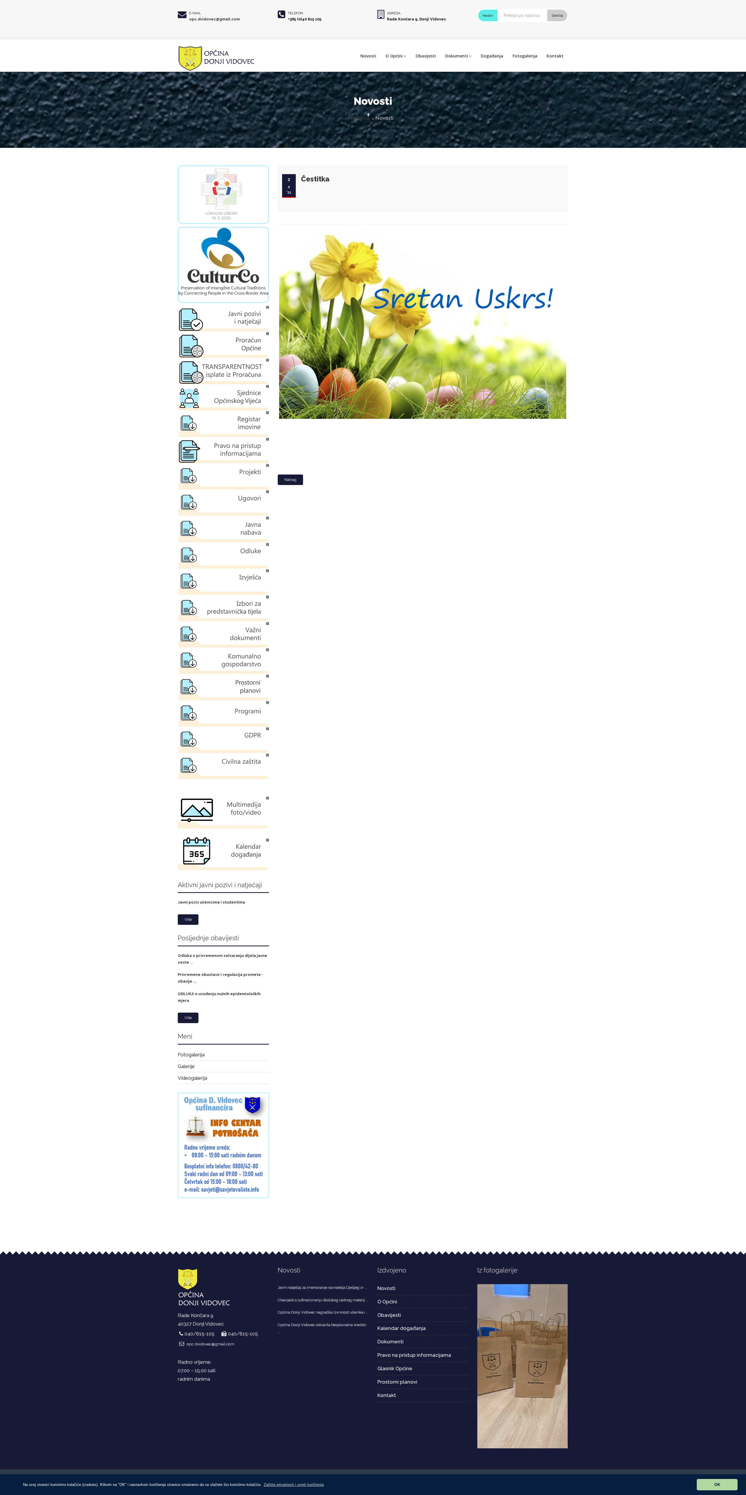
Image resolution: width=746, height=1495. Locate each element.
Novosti (368, 56)
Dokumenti (456, 56)
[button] (294, 1484)
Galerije (186, 1066)
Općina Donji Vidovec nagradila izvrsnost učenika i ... (323, 1312)
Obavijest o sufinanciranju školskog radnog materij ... (323, 1300)
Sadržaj (557, 15)
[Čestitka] (421, 227)
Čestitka (315, 179)
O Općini (394, 56)
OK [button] (717, 1484)
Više (188, 919)
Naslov (488, 15)
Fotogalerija (525, 56)
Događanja (492, 56)
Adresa (393, 13)
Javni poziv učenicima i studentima (211, 902)
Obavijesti (426, 56)
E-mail (195, 13)
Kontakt (555, 56)
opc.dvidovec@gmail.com (214, 19)
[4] (522, 1366)
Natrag (290, 479)
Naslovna (359, 118)
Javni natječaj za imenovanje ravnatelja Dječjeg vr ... (322, 1287)
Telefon (295, 13)
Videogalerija (192, 1078)
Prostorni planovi (397, 1382)
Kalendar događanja (401, 1328)
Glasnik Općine (394, 1368)
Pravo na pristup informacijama (414, 1355)
